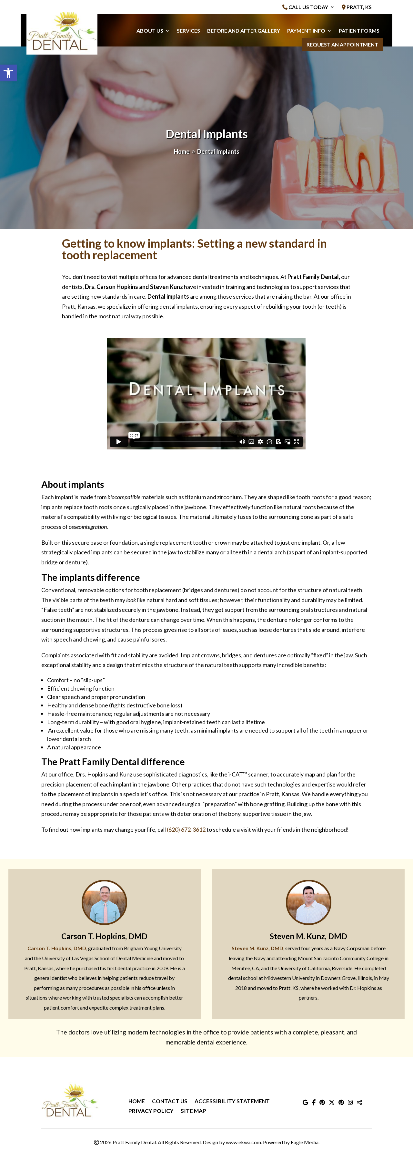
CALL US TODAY (307, 7)
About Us (149, 30)
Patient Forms (359, 30)
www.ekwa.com (243, 1142)
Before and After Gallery (243, 30)
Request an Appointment (342, 44)
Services (188, 30)
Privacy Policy (151, 1111)
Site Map (193, 1111)
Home (136, 1102)
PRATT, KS (359, 7)
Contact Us (169, 1102)
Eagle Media (304, 1142)
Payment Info (306, 30)
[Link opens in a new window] (305, 1102)
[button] (8, 73)
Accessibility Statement (232, 1102)
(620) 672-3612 (186, 829)
